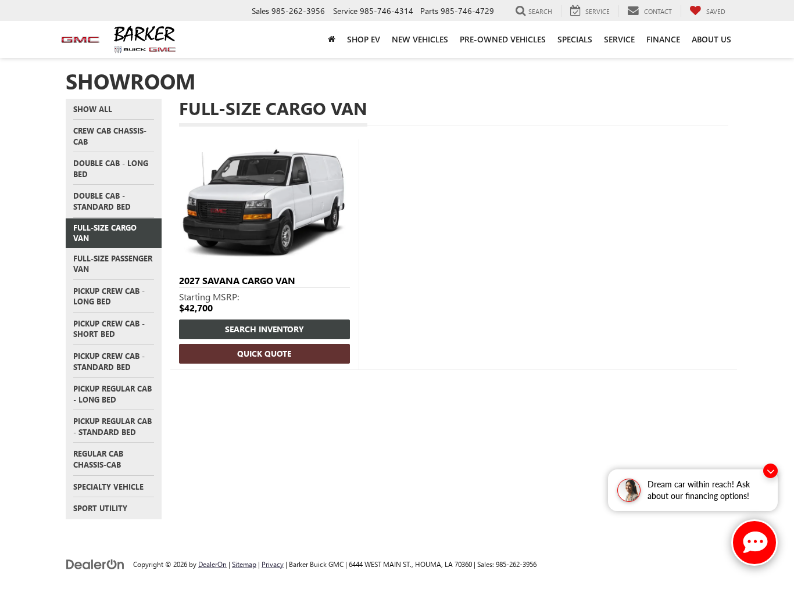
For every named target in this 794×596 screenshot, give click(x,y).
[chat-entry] (754, 542)
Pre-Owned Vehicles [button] (503, 39)
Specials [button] (574, 39)
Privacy (273, 564)
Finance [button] (663, 39)
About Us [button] (711, 39)
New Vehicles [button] (420, 39)
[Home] (331, 39)
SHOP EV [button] (363, 39)
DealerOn (212, 564)
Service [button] (619, 39)
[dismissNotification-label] (770, 471)
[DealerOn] (95, 563)
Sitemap (244, 564)
